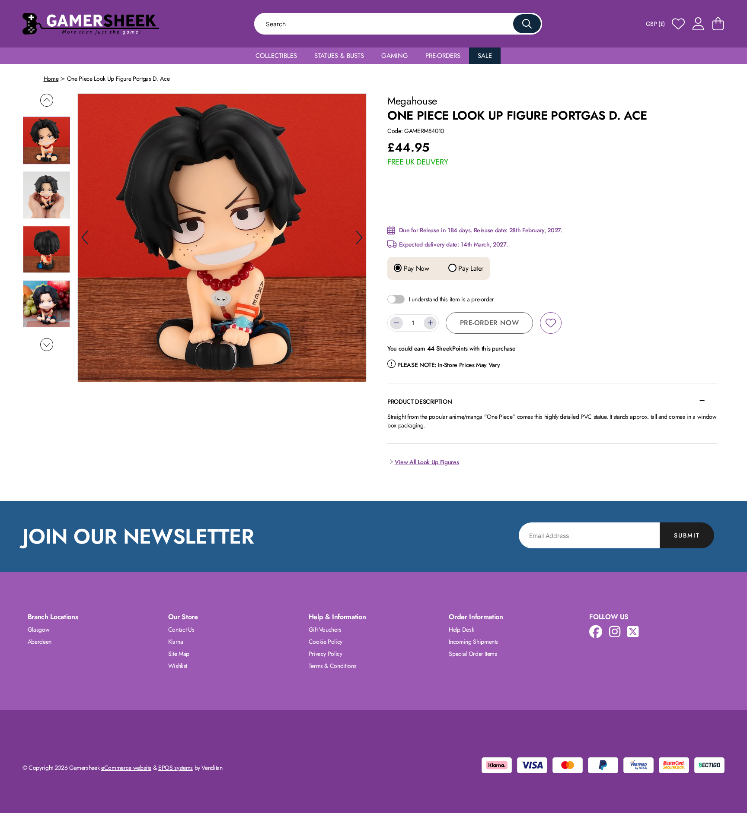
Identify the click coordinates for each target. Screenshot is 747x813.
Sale (485, 55)
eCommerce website (126, 767)
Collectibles (276, 55)
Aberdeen (39, 641)
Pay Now (415, 268)
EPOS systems (175, 767)
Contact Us (181, 629)
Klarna (175, 641)
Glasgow (39, 629)
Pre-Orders (442, 55)
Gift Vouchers (325, 629)
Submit (687, 535)
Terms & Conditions (333, 665)
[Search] (527, 23)
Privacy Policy (325, 653)
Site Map (178, 653)
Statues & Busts (339, 55)
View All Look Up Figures (427, 462)
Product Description (419, 401)
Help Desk (461, 629)
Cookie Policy (325, 641)
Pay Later (469, 268)
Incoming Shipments (473, 641)
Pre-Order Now (489, 323)
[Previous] (85, 237)
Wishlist (177, 665)
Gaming (394, 55)
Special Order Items (473, 653)
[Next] (359, 237)
